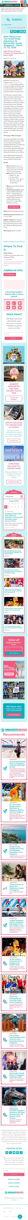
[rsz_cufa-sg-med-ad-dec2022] (13, 690)
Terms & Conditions (15, 1216)
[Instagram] (21, 1152)
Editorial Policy (7, 1216)
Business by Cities (14, 1179)
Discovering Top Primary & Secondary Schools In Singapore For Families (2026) (13, 571)
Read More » (7, 556)
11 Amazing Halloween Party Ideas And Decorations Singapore (13, 627)
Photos (10, 1211)
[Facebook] (6, 1152)
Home (2, 8)
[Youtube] (14, 1152)
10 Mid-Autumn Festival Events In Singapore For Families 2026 (13, 609)
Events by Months (14, 1183)
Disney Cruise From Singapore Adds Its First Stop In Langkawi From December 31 (13, 590)
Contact (4, 1211)
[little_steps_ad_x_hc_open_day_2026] (13, 355)
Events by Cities (14, 1186)
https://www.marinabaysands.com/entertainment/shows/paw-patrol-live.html (14, 263)
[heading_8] (14, 5)
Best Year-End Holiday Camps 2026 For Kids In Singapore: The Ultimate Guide (13, 552)
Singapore (8, 8)
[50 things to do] (13, 670)
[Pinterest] (17, 1152)
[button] (11, 31)
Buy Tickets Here (14, 207)
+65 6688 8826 (8, 259)
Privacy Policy (23, 1216)
